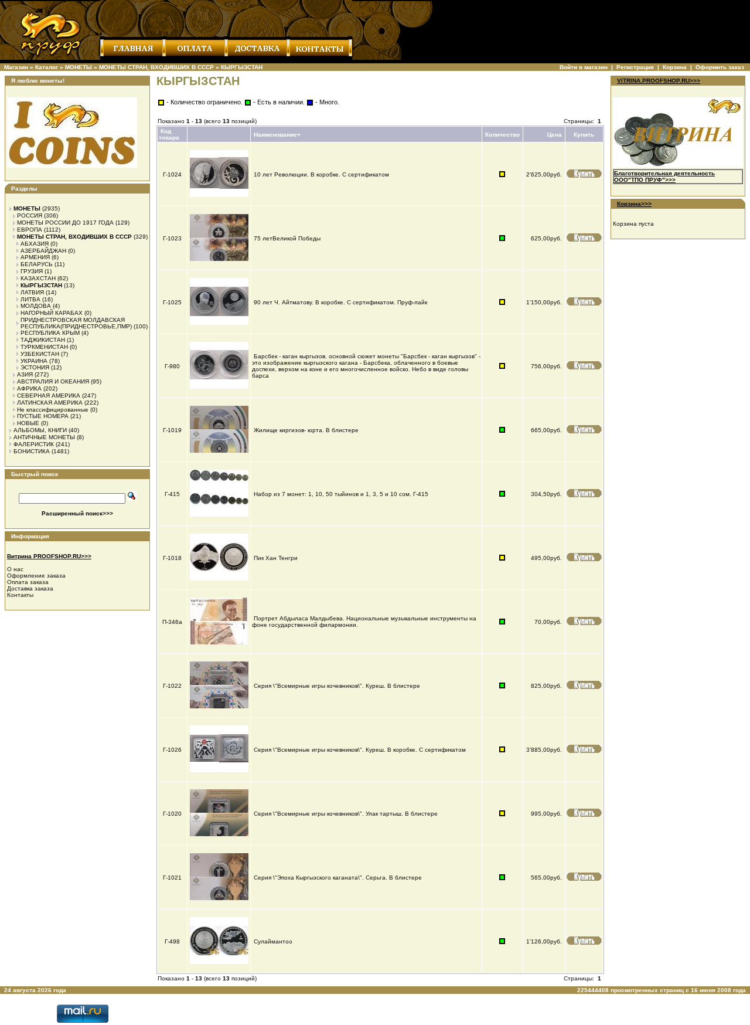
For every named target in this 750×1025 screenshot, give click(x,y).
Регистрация (635, 67)
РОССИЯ (29, 215)
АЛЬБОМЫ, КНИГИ (40, 430)
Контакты (20, 595)
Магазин (16, 67)
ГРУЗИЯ (32, 271)
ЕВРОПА (29, 229)
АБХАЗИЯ (35, 243)
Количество (502, 134)
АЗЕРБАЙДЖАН (43, 250)
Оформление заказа (36, 575)
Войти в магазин (584, 67)
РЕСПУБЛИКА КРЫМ (50, 333)
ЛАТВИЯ (32, 292)
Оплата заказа (28, 582)
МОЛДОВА (36, 306)
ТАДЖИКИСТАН (43, 340)
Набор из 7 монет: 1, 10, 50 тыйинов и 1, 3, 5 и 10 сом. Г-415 (341, 494)
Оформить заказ (720, 67)
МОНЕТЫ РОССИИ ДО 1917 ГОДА (65, 222)
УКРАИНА (34, 361)
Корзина (675, 67)
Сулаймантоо (273, 941)
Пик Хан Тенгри (276, 558)
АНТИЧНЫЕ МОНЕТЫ (44, 437)
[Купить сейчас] (584, 173)
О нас (15, 569)
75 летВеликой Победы (287, 238)
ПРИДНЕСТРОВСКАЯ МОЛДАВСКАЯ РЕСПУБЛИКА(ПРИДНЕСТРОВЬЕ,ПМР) (76, 323)
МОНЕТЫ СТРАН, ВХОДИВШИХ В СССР (156, 67)
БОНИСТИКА (31, 451)
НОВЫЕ (28, 423)
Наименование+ (277, 134)
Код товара (169, 134)
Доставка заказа (30, 588)
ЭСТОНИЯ (35, 367)
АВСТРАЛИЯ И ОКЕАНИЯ (53, 381)
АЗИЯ (25, 374)
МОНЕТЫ (78, 67)
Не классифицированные (52, 409)
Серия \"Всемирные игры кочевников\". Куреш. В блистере (337, 686)
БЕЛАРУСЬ (37, 264)
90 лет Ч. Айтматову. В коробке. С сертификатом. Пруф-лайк (340, 302)
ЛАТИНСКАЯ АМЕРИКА (50, 402)
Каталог (46, 67)
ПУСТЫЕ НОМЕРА (43, 416)
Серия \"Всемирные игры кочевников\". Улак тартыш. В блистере (346, 813)
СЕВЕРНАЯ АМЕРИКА (48, 395)
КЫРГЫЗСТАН (241, 67)
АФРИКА (29, 388)
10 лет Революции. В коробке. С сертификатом (321, 174)
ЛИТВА (30, 299)
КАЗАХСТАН (38, 278)
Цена (554, 134)
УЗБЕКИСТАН (40, 354)
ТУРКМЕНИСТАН (44, 347)
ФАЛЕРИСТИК (33, 444)
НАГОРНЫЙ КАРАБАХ (52, 313)
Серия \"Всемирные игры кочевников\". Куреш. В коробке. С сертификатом (360, 749)
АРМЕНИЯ (35, 257)
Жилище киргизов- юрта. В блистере (306, 430)
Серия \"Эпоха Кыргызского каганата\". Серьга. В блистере (338, 877)
